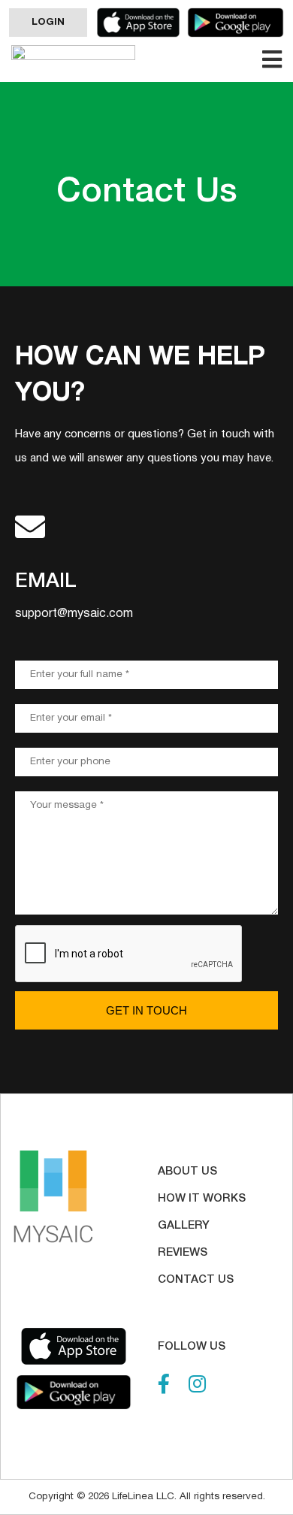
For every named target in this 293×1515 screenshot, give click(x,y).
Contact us (196, 1280)
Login (48, 22)
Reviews (182, 1252)
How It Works (202, 1198)
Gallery (184, 1225)
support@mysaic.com (74, 614)
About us (187, 1171)
